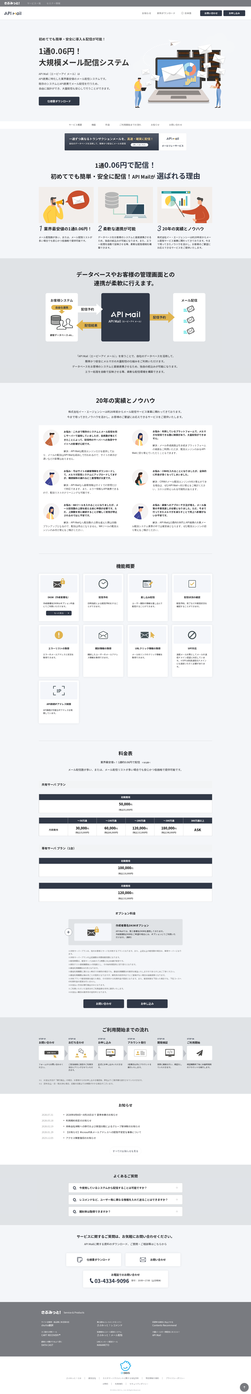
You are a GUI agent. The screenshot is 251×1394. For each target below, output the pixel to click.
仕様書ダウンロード (59, 101)
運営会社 (92, 1378)
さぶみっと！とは (73, 1378)
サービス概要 (75, 124)
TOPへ (244, 1387)
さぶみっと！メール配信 (109, 1335)
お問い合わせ (211, 13)
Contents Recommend (164, 1325)
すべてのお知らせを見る (125, 1151)
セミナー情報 (53, 3)
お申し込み (234, 13)
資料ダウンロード (166, 13)
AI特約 (105, 1383)
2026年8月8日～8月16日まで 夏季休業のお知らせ (92, 1114)
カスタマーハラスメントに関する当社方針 (121, 1378)
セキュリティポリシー (139, 1383)
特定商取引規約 (152, 1378)
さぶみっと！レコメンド (109, 1325)
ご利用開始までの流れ (130, 124)
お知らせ (146, 13)
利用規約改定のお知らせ (79, 1120)
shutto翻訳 (47, 1325)
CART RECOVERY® (50, 1335)
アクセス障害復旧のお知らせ (81, 1138)
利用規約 (119, 1383)
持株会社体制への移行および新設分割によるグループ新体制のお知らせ (103, 1126)
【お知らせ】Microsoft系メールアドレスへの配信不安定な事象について (103, 1132)
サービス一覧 (34, 3)
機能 (94, 124)
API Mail (156, 1335)
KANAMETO (103, 1345)
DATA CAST (47, 1345)
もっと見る (59, 613)
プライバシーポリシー (175, 1378)
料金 (107, 124)
